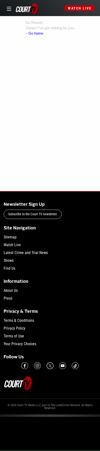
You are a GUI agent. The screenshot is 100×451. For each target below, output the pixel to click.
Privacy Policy (14, 328)
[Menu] (8, 8)
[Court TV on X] (50, 365)
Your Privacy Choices (20, 344)
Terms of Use (14, 336)
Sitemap (10, 237)
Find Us (9, 268)
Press (8, 298)
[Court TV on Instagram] (37, 365)
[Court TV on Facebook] (24, 365)
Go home (35, 33)
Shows (9, 260)
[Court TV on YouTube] (62, 365)
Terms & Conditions (19, 320)
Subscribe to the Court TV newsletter (32, 214)
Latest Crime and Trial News (26, 252)
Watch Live (80, 8)
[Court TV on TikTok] (75, 365)
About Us (11, 290)
